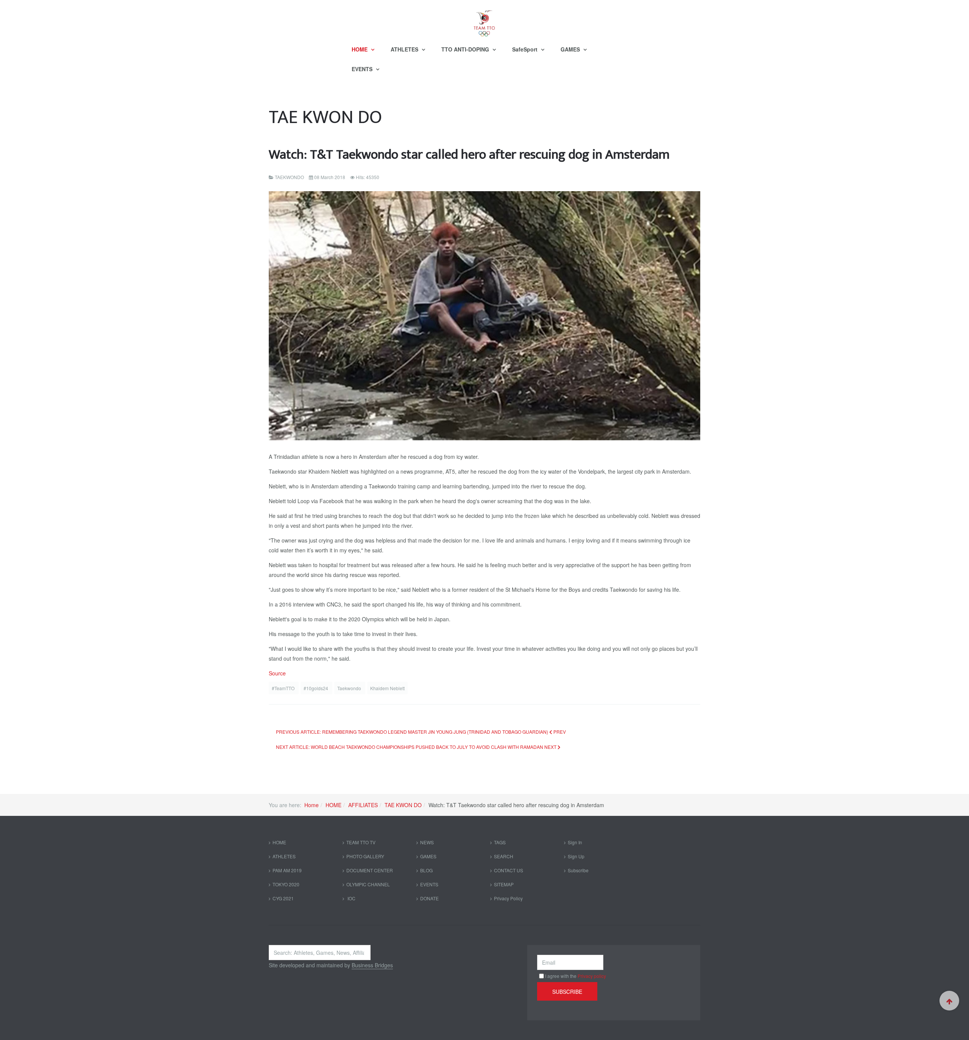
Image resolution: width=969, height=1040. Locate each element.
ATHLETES (405, 49)
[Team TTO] (484, 20)
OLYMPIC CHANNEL (368, 884)
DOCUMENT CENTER (369, 870)
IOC (350, 898)
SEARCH (503, 856)
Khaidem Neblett (387, 688)
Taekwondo (349, 688)
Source (277, 673)
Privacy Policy (508, 898)
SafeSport (525, 49)
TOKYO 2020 (286, 884)
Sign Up (576, 856)
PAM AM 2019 (287, 870)
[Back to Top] (949, 1000)
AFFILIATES (363, 805)
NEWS (427, 842)
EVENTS (363, 69)
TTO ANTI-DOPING (466, 49)
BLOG (426, 870)
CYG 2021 (283, 898)
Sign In (575, 842)
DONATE (429, 898)
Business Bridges (372, 965)
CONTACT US (508, 870)
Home (311, 805)
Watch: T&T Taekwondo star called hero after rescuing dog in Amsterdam (469, 154)
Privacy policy (592, 976)
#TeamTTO (284, 688)
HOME (360, 49)
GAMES (571, 49)
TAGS (500, 842)
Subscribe (578, 870)
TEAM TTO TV (360, 842)
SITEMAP (504, 884)
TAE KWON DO (403, 805)
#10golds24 (316, 688)
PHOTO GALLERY (365, 856)
